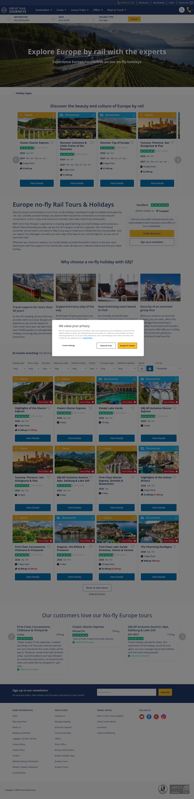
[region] (98, 338)
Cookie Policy (87, 338)
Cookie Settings (68, 345)
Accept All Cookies (127, 345)
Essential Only (106, 345)
